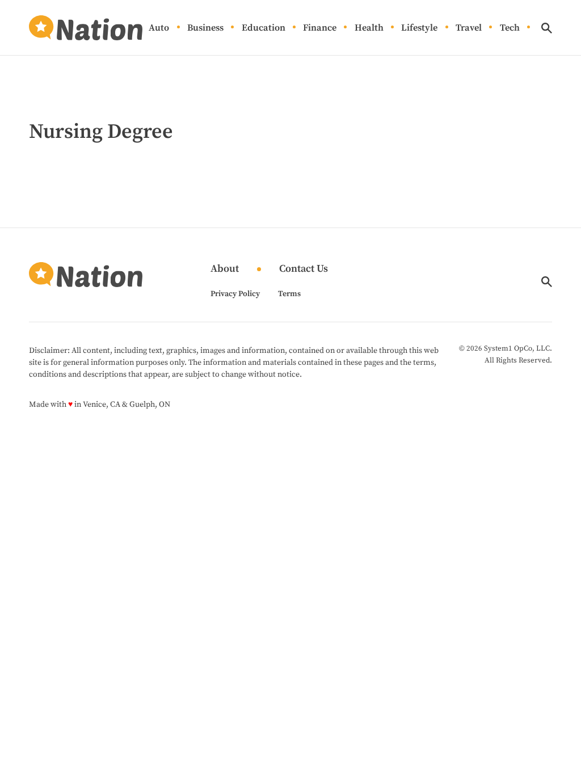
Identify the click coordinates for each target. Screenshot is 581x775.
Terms (289, 294)
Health (369, 28)
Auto (159, 28)
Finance (319, 28)
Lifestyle (419, 28)
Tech (510, 28)
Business (205, 28)
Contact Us (303, 269)
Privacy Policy (235, 294)
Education (263, 28)
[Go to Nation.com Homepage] (85, 27)
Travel (469, 28)
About (224, 269)
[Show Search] (546, 28)
